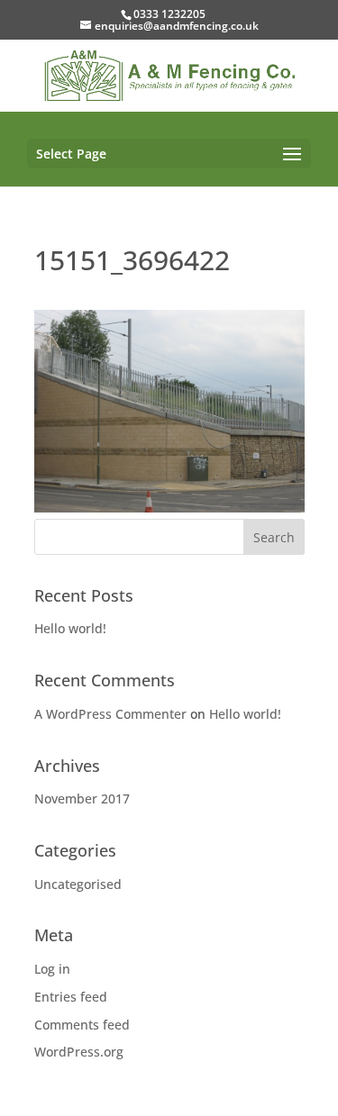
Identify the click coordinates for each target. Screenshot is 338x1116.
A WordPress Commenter (110, 713)
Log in (52, 968)
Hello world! (70, 628)
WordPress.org (78, 1051)
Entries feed (70, 996)
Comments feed (82, 1024)
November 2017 (82, 798)
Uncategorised (78, 884)
